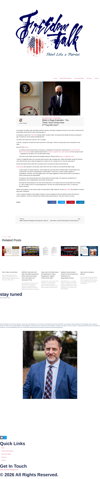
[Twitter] (5, 437)
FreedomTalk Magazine (65, 78)
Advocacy (89, 78)
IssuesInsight (19, 166)
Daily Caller (67, 189)
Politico (33, 135)
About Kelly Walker (79, 78)
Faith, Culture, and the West (9, 272)
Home (55, 78)
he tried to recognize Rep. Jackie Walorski (58, 151)
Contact (96, 78)
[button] (51, 202)
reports (26, 147)
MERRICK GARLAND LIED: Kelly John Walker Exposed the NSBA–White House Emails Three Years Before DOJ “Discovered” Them (30, 276)
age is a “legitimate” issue (67, 156)
